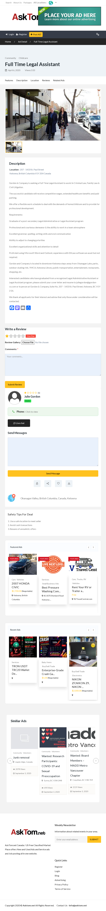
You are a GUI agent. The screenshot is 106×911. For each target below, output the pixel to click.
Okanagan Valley (29, 498)
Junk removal (21, 757)
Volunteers (27, 753)
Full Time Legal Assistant (45, 41)
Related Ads (59, 80)
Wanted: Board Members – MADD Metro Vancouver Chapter (79, 765)
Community (10, 58)
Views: (30, 70)
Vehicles (20, 579)
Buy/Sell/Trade (48, 666)
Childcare (23, 58)
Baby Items (47, 662)
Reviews (46, 80)
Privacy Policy (61, 884)
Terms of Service (62, 889)
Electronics (77, 675)
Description (21, 80)
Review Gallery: (13, 342)
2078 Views (20, 769)
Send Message (53, 473)
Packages (27, 2)
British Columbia (48, 498)
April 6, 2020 (14, 70)
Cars (14, 579)
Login (11, 34)
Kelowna (72, 498)
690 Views (48, 788)
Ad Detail (22, 41)
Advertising (60, 880)
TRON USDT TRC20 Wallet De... (20, 669)
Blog (57, 875)
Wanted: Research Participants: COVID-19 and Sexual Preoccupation (53, 766)
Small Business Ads (50, 583)
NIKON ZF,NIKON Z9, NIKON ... (81, 683)
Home (8, 41)
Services (45, 579)
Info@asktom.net (78, 905)
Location (35, 80)
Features (9, 80)
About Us (17, 2)
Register (23, 34)
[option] (23, 579)
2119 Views (77, 787)
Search (9, 2)
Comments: (11, 349)
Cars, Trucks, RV (79, 579)
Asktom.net (29, 905)
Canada (62, 498)
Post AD (37, 34)
